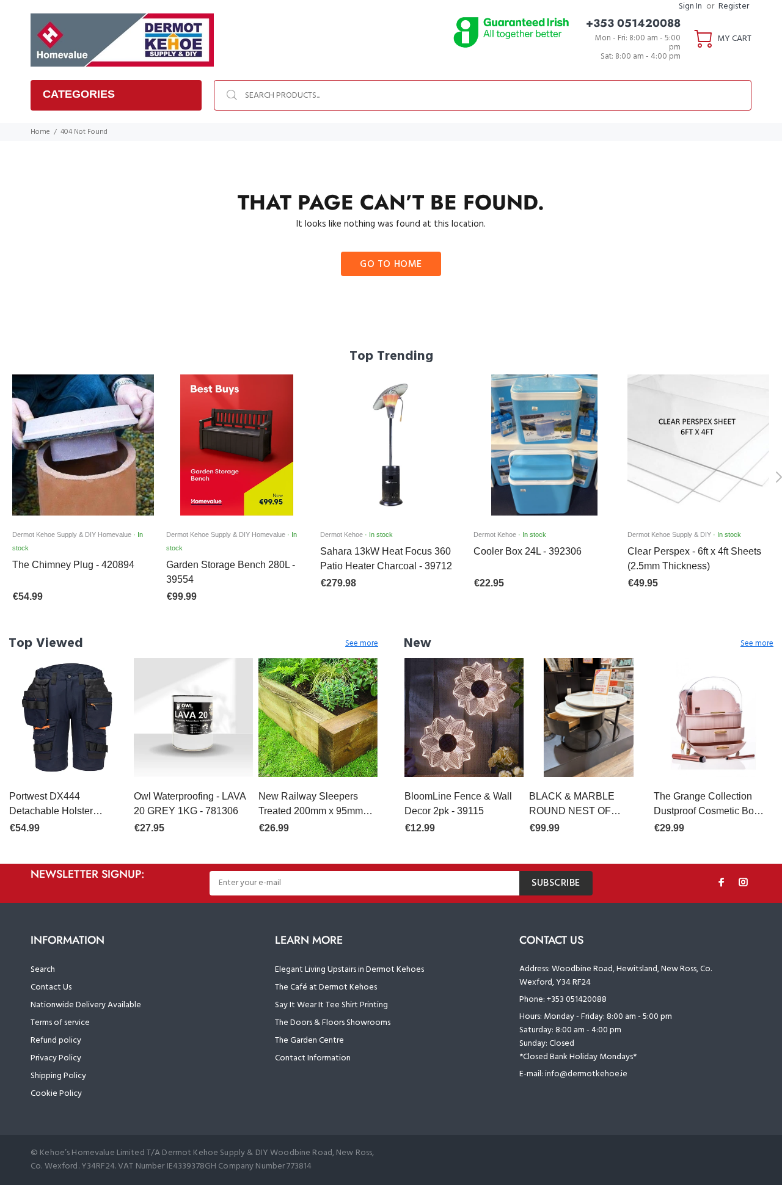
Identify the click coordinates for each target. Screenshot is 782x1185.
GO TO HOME (391, 264)
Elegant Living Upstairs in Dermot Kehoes (349, 970)
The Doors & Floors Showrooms (332, 1023)
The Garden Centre (309, 1041)
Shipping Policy (58, 1076)
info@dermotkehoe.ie (586, 1074)
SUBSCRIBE (556, 883)
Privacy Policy (56, 1058)
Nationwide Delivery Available (86, 1005)
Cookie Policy (56, 1094)
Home (40, 132)
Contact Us (51, 987)
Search (43, 970)
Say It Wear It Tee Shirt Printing (331, 1005)
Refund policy (56, 1041)
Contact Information (313, 1058)
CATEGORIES (79, 94)
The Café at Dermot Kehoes (326, 987)
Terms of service (60, 1023)
